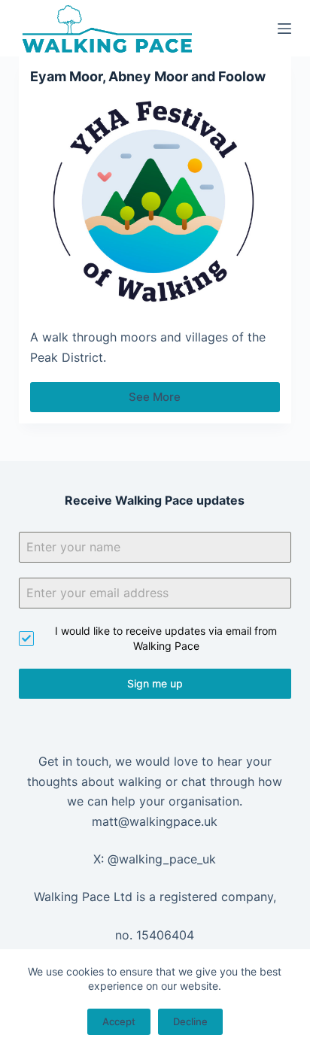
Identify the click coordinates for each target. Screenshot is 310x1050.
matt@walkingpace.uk (154, 821)
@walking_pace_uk (162, 858)
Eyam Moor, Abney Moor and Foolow (148, 76)
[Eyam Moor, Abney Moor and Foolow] (155, 202)
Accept (118, 1021)
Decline (190, 1021)
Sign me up (155, 683)
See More (161, 401)
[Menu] (284, 28)
